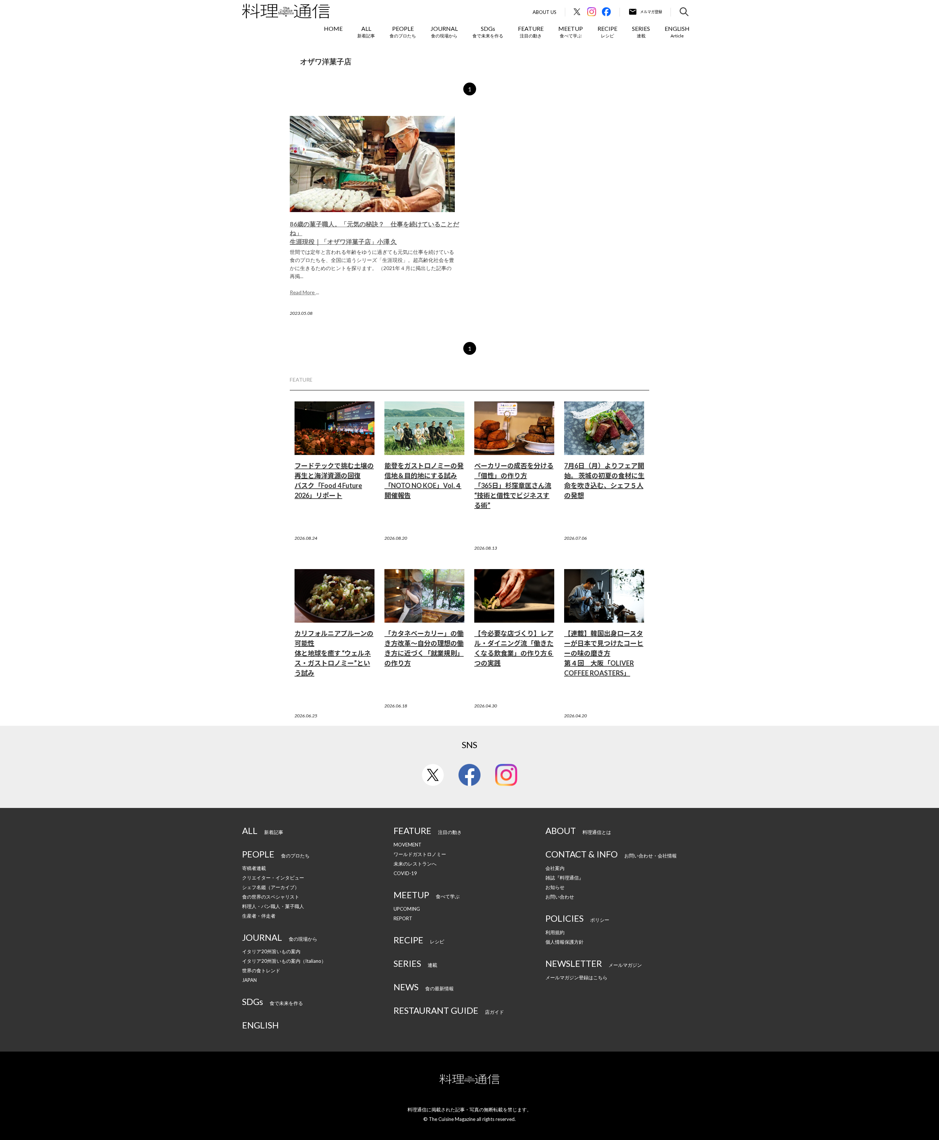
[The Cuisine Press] (286, 11)
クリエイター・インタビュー (273, 878)
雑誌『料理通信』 (564, 878)
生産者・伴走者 (258, 916)
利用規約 (555, 932)
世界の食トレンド (261, 970)
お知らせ (555, 887)
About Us (544, 12)
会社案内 (555, 868)
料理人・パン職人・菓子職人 (273, 906)
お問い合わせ (559, 897)
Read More (303, 292)
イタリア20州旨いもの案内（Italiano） (284, 961)
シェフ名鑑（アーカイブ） (270, 887)
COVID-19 (405, 873)
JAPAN (249, 980)
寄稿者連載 (254, 868)
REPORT (403, 918)
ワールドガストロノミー (420, 854)
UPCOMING (407, 909)
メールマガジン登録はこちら (576, 977)
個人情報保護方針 (564, 942)
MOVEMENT (407, 845)
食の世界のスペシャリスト (270, 897)
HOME (333, 28)
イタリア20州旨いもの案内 (271, 951)
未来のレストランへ (415, 864)
